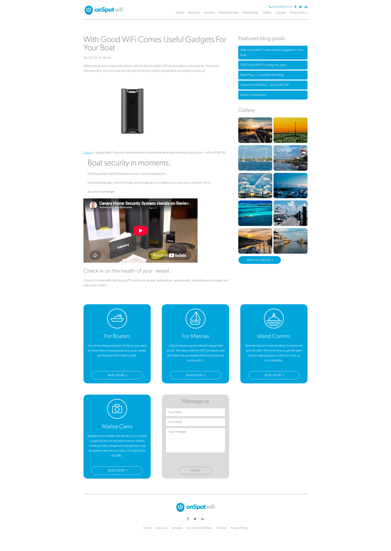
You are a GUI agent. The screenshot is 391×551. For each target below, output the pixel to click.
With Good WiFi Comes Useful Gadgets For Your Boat (272, 53)
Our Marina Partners (199, 528)
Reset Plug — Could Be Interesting (262, 75)
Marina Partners (229, 12)
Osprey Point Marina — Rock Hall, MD (264, 85)
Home (180, 12)
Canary (88, 152)
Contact (281, 12)
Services (209, 12)
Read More (116, 375)
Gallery (266, 12)
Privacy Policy (299, 12)
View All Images (259, 260)
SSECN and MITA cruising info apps (263, 65)
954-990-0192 (282, 7)
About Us (194, 12)
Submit (195, 470)
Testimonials (250, 12)
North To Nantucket (253, 95)
